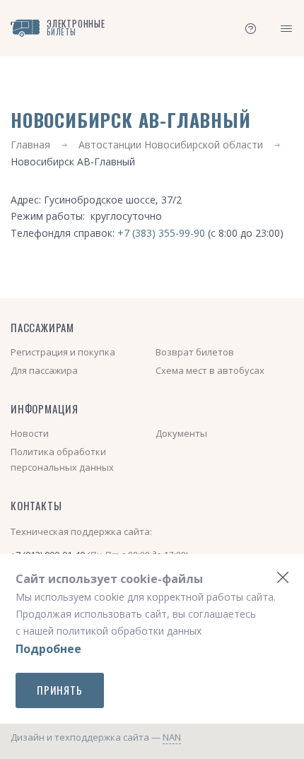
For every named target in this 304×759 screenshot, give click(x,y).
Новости (30, 433)
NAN (172, 737)
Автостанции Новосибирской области (170, 144)
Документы (181, 433)
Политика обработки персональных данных (62, 459)
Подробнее (48, 649)
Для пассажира (44, 370)
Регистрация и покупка (63, 352)
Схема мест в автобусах (210, 370)
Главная (30, 144)
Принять (60, 690)
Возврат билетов (195, 352)
